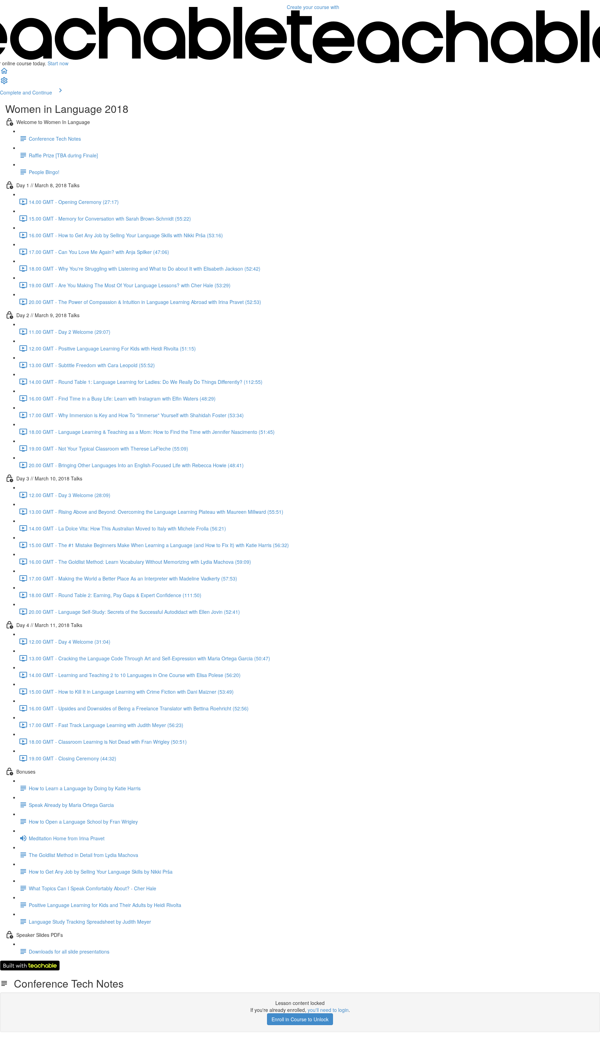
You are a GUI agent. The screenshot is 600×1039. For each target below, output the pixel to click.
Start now (58, 63)
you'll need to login (328, 1009)
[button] (4, 72)
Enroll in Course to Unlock (300, 1019)
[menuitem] (4, 82)
